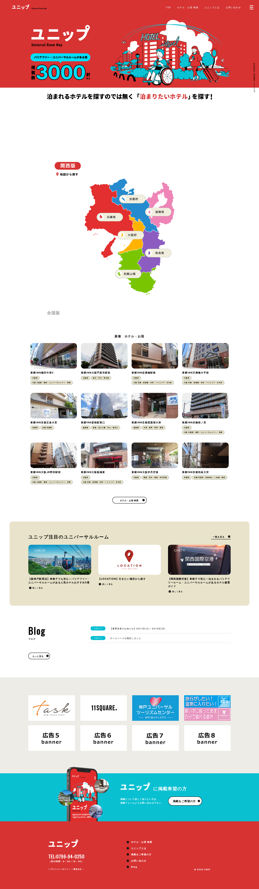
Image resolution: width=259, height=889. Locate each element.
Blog (134, 867)
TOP (168, 7)
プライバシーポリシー (60, 869)
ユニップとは (212, 7)
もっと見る (38, 656)
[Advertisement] (129, 123)
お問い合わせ (233, 7)
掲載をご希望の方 (184, 801)
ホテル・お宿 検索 (187, 7)
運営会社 (77, 869)
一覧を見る (219, 537)
